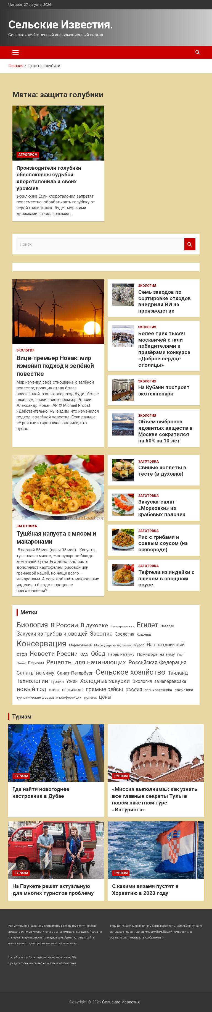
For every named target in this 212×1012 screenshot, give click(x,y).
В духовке (94, 625)
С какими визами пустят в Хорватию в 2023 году (145, 889)
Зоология (124, 634)
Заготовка (27, 526)
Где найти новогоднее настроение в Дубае (40, 792)
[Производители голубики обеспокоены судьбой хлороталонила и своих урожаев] (58, 133)
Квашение (144, 634)
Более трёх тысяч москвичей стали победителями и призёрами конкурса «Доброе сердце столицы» (164, 349)
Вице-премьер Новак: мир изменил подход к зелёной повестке (55, 366)
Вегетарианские (122, 626)
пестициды (72, 689)
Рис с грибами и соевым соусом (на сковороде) (163, 543)
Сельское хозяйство (130, 672)
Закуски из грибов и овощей (52, 634)
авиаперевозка (170, 681)
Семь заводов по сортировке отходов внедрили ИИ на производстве (164, 301)
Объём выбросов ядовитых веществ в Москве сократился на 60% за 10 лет (165, 431)
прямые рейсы (104, 689)
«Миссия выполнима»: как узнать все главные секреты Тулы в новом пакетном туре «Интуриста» (154, 799)
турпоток (90, 697)
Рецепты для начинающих (86, 662)
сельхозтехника (158, 690)
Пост (180, 655)
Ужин (72, 681)
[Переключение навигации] (15, 52)
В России (64, 625)
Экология (26, 350)
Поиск (189, 244)
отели (54, 689)
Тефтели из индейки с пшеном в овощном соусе (166, 578)
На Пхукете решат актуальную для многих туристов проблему (53, 889)
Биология (32, 625)
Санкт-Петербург (75, 673)
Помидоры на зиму (156, 654)
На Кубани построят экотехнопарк (164, 390)
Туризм (21, 716)
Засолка (101, 633)
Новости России (54, 653)
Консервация (42, 643)
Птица (21, 663)
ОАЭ (84, 654)
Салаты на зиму (35, 673)
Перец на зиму (121, 654)
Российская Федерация (157, 662)
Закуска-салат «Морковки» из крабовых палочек (161, 508)
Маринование (80, 645)
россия (134, 689)
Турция (57, 681)
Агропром (28, 155)
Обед (98, 653)
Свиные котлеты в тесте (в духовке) (162, 470)
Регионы (36, 663)
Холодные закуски (105, 681)
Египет (147, 625)
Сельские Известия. (60, 24)
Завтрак (167, 626)
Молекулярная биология (112, 645)
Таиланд (178, 673)
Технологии (32, 681)
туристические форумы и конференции (49, 697)
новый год (31, 689)
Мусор (139, 645)
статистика (183, 690)
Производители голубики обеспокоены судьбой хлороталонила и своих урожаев (49, 178)
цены (105, 697)
